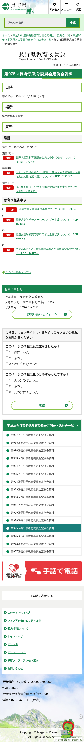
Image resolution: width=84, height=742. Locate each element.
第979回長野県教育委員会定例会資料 (32, 512)
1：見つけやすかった (23, 380)
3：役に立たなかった (23, 364)
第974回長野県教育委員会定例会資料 (32, 481)
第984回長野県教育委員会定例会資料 (32, 466)
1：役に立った (19, 352)
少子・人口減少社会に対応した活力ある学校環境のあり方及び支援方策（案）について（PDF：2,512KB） (48, 174)
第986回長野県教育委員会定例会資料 (32, 450)
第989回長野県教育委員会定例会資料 (32, 489)
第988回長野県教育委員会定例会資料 (32, 442)
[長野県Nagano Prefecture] (14, 7)
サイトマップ (15, 636)
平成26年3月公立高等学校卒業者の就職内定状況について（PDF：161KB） (48, 251)
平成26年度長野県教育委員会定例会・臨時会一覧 (40, 425)
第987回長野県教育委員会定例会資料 (32, 435)
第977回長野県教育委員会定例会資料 (32, 551)
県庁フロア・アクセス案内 (23, 660)
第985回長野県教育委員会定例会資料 (32, 473)
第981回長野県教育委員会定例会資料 (32, 504)
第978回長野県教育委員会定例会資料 (32, 520)
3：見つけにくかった (23, 392)
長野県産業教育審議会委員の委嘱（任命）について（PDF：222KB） (45, 159)
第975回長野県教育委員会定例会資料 (32, 528)
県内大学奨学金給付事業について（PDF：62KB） (48, 209)
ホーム (6, 35)
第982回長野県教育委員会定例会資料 (32, 543)
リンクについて (17, 652)
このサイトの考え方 (19, 612)
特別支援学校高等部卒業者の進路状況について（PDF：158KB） (48, 236)
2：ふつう (16, 358)
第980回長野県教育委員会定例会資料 (32, 497)
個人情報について (18, 628)
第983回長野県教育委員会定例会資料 (32, 458)
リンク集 (13, 644)
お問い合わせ (15, 668)
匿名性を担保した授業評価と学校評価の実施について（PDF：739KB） (47, 189)
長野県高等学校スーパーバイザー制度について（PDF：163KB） (48, 221)
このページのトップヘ (18, 272)
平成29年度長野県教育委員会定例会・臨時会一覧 (41, 35)
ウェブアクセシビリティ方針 (24, 620)
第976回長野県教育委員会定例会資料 (32, 536)
